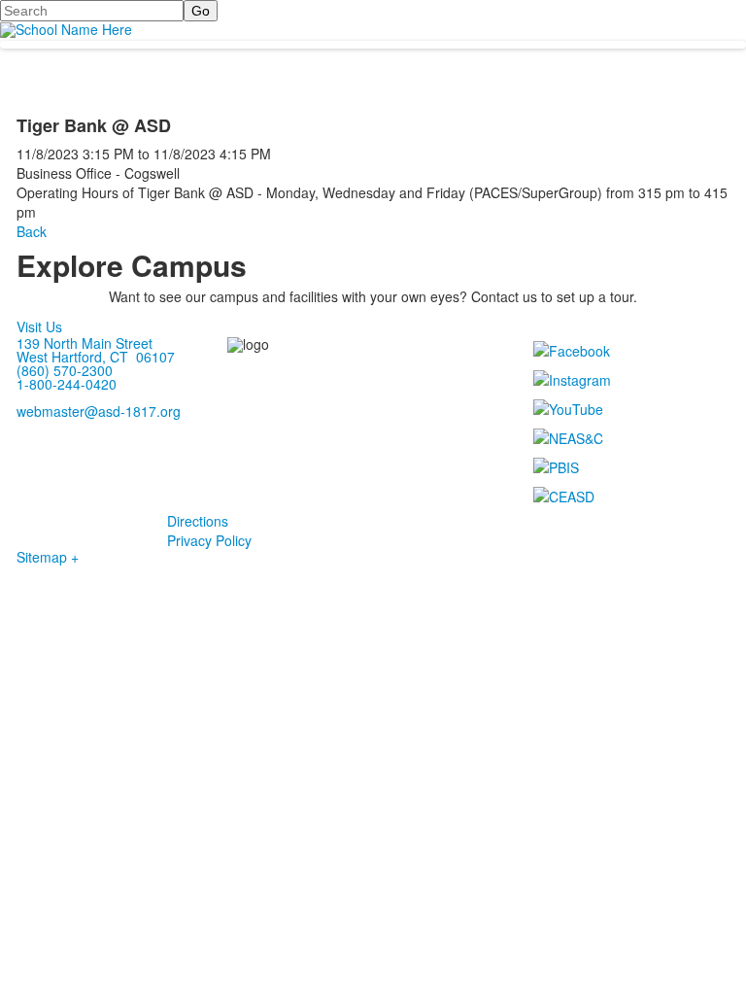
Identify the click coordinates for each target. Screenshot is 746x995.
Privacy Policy (209, 540)
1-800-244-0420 (67, 384)
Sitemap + (48, 556)
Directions (197, 521)
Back (32, 231)
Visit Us (39, 326)
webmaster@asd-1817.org (99, 411)
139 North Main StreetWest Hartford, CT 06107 (96, 349)
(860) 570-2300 (65, 370)
